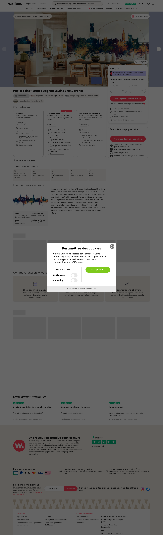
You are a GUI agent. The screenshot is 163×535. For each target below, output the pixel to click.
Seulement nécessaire (61, 269)
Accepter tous (98, 269)
